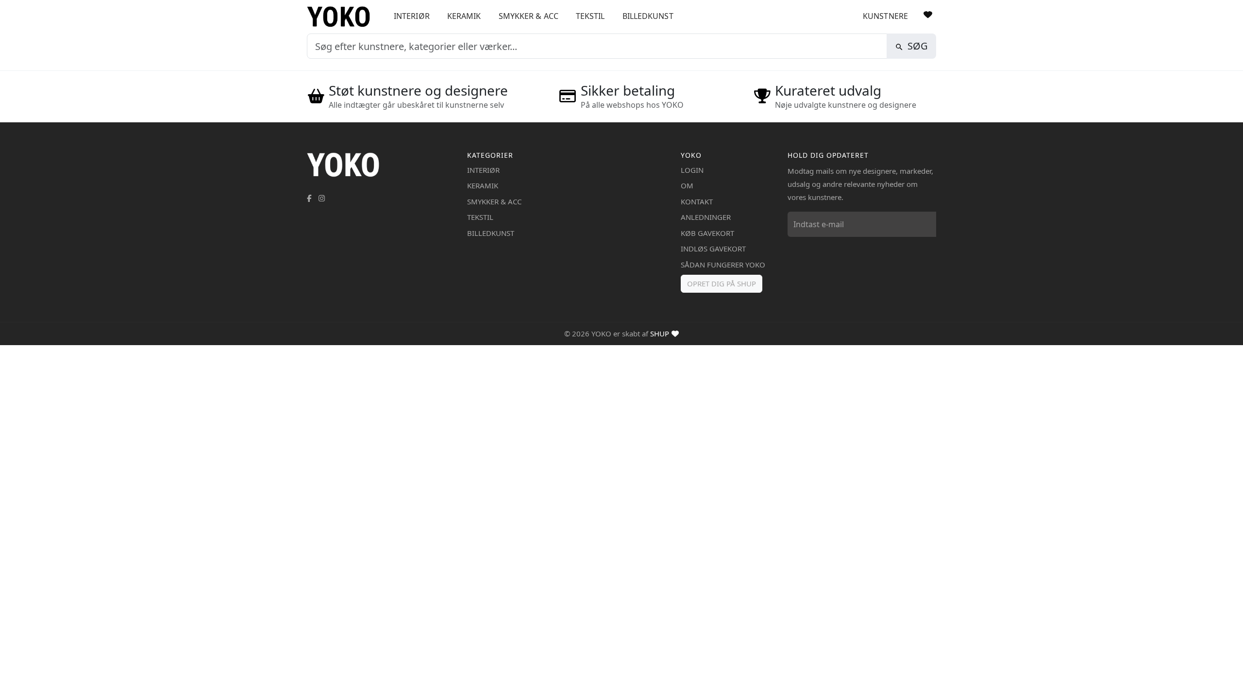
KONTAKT (697, 201)
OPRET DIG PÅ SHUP (721, 283)
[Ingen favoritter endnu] (928, 14)
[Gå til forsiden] (342, 16)
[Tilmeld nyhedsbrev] (926, 224)
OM (687, 185)
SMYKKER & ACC (528, 16)
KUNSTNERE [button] (885, 16)
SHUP (659, 333)
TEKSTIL (590, 16)
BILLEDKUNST (647, 16)
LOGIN (692, 170)
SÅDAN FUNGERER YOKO (723, 264)
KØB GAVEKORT (707, 233)
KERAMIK (464, 16)
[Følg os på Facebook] (309, 198)
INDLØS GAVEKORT (713, 248)
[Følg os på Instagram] (322, 198)
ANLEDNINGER (706, 217)
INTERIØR (412, 16)
